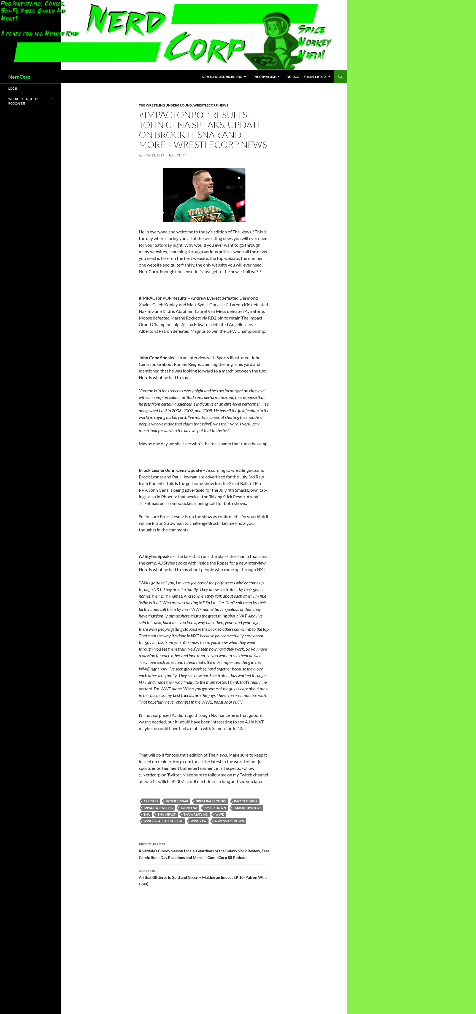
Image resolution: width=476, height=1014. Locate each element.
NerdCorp (19, 77)
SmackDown (215, 808)
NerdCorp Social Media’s (306, 76)
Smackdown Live (247, 808)
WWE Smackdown (229, 821)
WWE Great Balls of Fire (163, 821)
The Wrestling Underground (165, 105)
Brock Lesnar (177, 801)
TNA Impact (167, 814)
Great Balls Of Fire (211, 801)
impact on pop (246, 801)
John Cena (188, 808)
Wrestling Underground (221, 76)
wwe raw (199, 821)
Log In (13, 88)
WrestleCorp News (210, 105)
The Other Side (264, 76)
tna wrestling (195, 814)
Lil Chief (179, 155)
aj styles (151, 801)
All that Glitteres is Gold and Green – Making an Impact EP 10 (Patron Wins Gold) (203, 877)
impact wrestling (158, 808)
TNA (147, 814)
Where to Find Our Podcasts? (23, 101)
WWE (219, 814)
